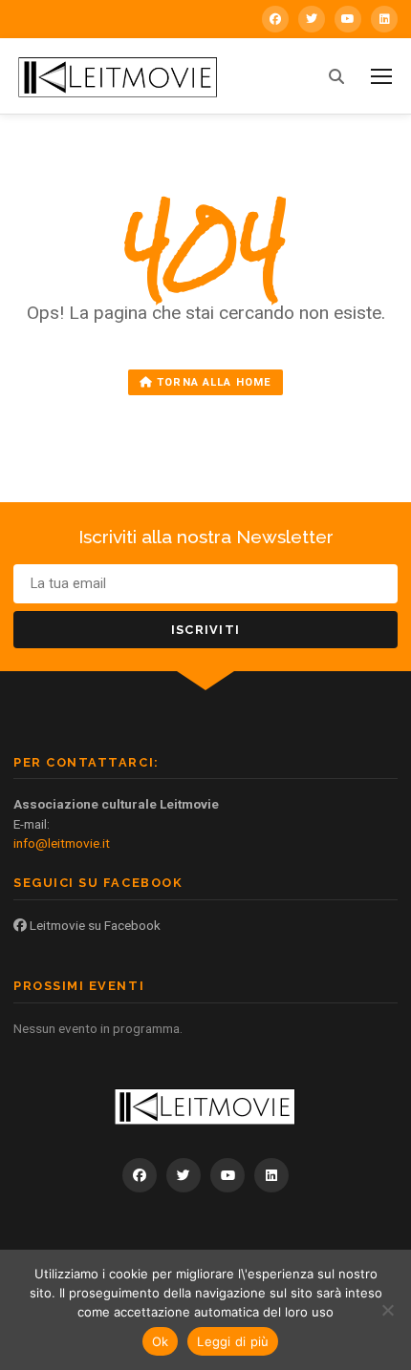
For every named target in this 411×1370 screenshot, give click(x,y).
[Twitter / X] (311, 19)
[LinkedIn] (384, 19)
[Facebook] (275, 19)
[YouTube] (348, 19)
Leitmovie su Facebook (94, 925)
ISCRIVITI (206, 629)
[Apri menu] (381, 76)
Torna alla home (212, 382)
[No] (387, 1309)
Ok (160, 1341)
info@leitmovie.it (61, 843)
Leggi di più (233, 1341)
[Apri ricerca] (336, 76)
